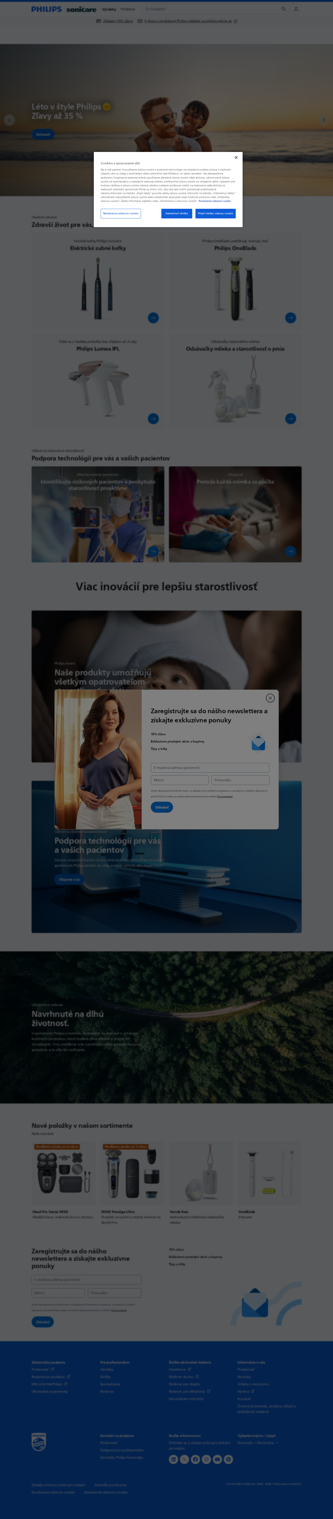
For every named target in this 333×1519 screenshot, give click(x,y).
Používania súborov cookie (215, 201)
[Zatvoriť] (236, 157)
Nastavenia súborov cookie (120, 213)
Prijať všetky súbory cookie (215, 213)
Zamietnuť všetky (176, 213)
